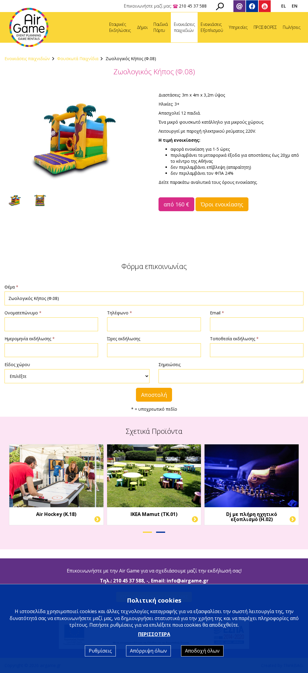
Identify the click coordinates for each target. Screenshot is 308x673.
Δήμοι (142, 27)
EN (294, 6)
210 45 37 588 (128, 580)
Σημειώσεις (169, 364)
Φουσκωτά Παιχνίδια (77, 58)
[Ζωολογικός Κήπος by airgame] (77, 140)
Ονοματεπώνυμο (23, 313)
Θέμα (11, 287)
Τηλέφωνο (119, 313)
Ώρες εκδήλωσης (123, 338)
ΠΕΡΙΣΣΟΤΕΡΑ (154, 634)
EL (283, 6)
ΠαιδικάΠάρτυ (160, 27)
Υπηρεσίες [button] (238, 27)
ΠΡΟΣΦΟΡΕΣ (265, 27)
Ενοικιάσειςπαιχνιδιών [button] (184, 27)
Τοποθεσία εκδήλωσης (234, 338)
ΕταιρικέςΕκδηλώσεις (120, 27)
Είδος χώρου (17, 364)
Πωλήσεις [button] (291, 27)
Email (217, 313)
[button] (147, 532)
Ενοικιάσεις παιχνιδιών (27, 58)
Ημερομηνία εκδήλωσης (30, 338)
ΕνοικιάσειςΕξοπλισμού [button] (212, 27)
